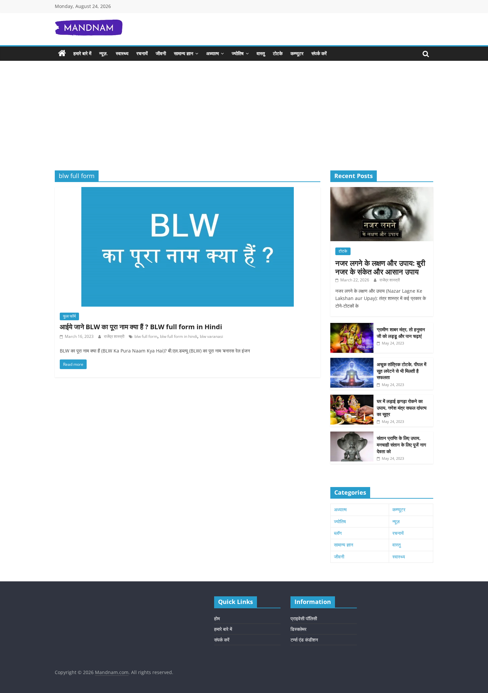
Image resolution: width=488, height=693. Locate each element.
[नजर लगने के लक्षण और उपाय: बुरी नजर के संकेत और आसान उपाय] (381, 190)
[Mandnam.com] (62, 53)
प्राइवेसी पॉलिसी (303, 618)
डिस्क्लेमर (298, 629)
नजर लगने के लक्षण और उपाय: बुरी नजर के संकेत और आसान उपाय (380, 267)
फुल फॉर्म (69, 316)
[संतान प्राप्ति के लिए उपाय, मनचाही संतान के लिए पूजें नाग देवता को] (351, 435)
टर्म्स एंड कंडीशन (304, 640)
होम (217, 618)
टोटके (278, 53)
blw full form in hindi (178, 336)
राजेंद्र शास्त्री (114, 336)
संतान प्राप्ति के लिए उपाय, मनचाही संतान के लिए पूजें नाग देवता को (401, 444)
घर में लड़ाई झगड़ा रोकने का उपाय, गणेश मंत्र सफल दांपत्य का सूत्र (402, 407)
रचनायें (142, 53)
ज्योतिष (238, 53)
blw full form (145, 336)
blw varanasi (211, 336)
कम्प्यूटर (296, 53)
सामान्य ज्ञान (183, 53)
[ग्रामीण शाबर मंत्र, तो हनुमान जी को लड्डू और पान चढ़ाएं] (351, 326)
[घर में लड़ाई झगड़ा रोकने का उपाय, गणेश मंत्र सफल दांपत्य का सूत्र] (351, 398)
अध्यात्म (212, 53)
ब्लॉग (338, 533)
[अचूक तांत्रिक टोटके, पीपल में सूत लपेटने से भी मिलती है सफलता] (351, 361)
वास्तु (261, 53)
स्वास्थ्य (122, 53)
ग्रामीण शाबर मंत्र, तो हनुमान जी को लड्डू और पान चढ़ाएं (401, 332)
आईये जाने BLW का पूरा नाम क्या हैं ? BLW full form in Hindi (141, 326)
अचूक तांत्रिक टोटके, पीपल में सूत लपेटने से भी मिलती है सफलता (401, 370)
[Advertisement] (244, 120)
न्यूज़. (103, 53)
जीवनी (161, 53)
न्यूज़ (396, 521)
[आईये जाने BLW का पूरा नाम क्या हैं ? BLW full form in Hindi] (187, 191)
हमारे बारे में (82, 53)
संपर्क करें (319, 53)
